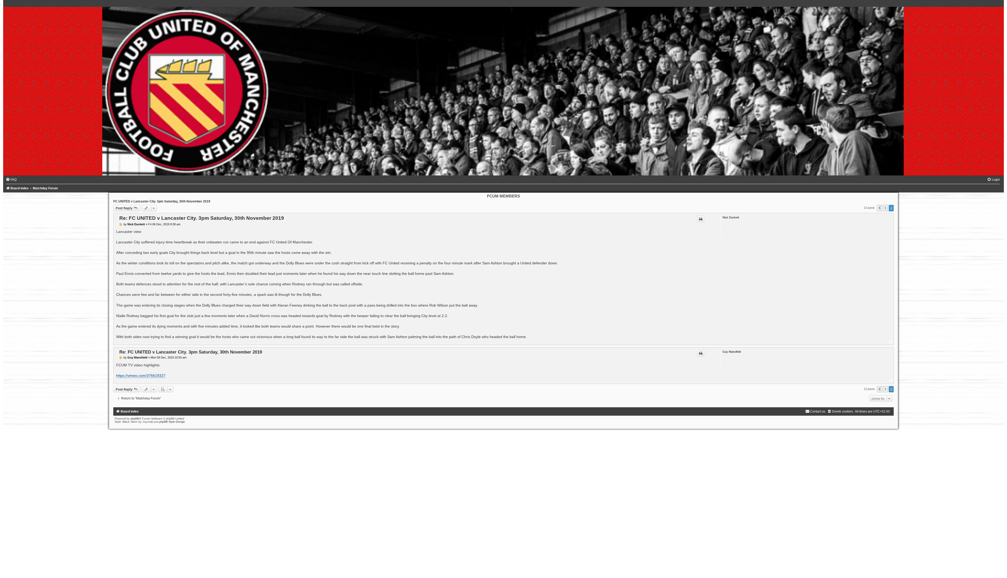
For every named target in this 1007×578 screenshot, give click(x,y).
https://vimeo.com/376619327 (140, 375)
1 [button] (885, 208)
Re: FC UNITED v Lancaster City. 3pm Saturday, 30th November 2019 (201, 218)
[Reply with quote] (700, 219)
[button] (879, 208)
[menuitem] (11, 179)
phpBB (135, 418)
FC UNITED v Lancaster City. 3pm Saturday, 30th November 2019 (161, 201)
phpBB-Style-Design (172, 421)
